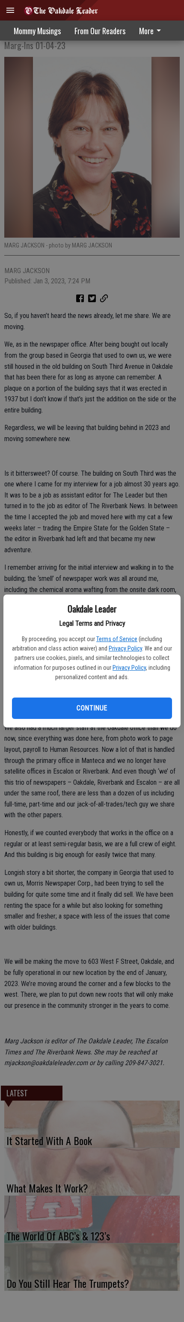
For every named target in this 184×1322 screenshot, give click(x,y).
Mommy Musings (37, 30)
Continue (92, 708)
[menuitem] (100, 30)
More (146, 30)
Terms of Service (116, 639)
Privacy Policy (125, 648)
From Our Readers (99, 30)
